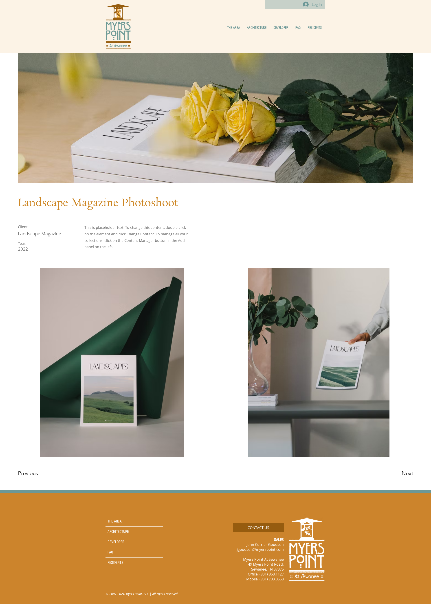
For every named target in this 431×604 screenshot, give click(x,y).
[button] (233, 27)
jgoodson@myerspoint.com (260, 549)
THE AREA (115, 521)
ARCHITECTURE (118, 531)
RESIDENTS (115, 562)
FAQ (110, 552)
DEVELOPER (116, 542)
